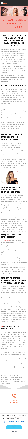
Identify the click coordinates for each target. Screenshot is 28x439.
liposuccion (6, 240)
